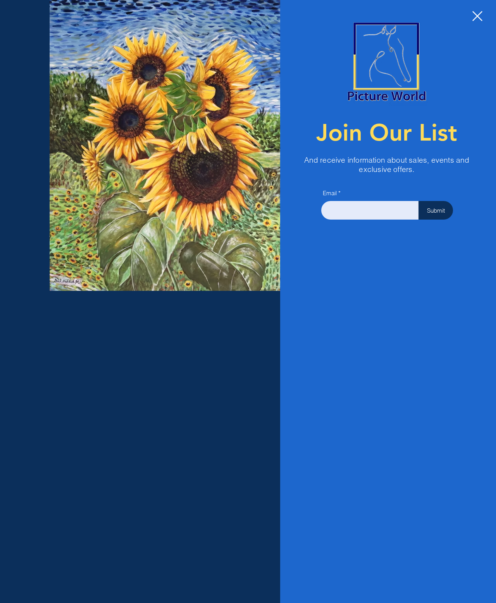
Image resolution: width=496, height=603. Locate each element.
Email (330, 193)
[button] (477, 16)
